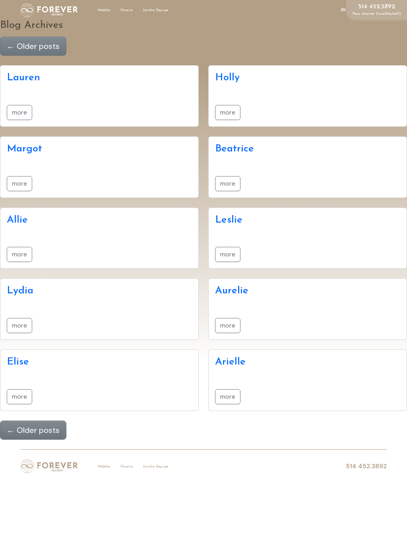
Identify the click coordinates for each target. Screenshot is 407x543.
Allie (17, 220)
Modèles (104, 10)
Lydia (20, 291)
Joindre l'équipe (155, 10)
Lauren (23, 78)
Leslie (228, 220)
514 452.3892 (376, 7)
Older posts (33, 46)
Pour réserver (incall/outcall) (377, 14)
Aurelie (231, 291)
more (19, 112)
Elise (18, 362)
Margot (24, 149)
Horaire (126, 10)
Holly (227, 78)
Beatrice (234, 149)
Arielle (230, 362)
